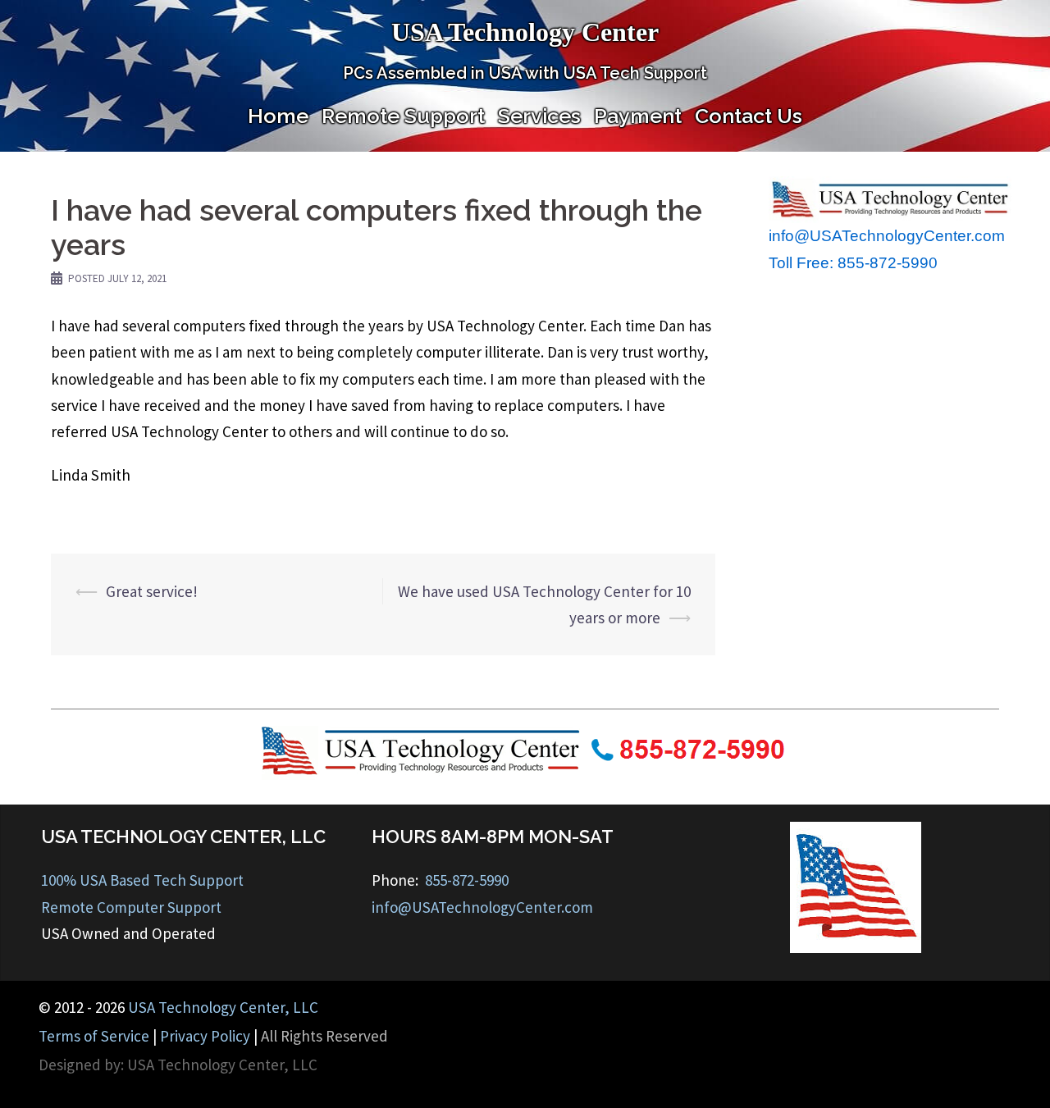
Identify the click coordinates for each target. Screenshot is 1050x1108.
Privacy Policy (205, 1036)
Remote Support (403, 115)
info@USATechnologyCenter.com (887, 235)
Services (539, 115)
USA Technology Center (525, 32)
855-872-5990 (467, 880)
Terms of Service (94, 1036)
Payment (638, 115)
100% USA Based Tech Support (142, 880)
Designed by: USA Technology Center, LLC (178, 1064)
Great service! (152, 591)
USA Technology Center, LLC (223, 1007)
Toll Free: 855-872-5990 (853, 262)
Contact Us (748, 115)
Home (278, 115)
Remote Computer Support (131, 907)
